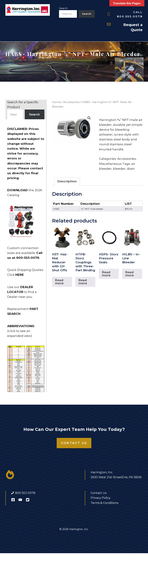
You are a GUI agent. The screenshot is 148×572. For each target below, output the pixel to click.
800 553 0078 (25, 493)
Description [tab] (67, 181)
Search (63, 8)
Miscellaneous (110, 164)
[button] (89, 118)
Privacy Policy (100, 498)
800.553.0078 (130, 16)
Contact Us (74, 443)
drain (131, 168)
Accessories (71, 102)
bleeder (119, 168)
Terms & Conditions (104, 503)
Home (56, 102)
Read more (59, 281)
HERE (19, 275)
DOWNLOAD (17, 190)
